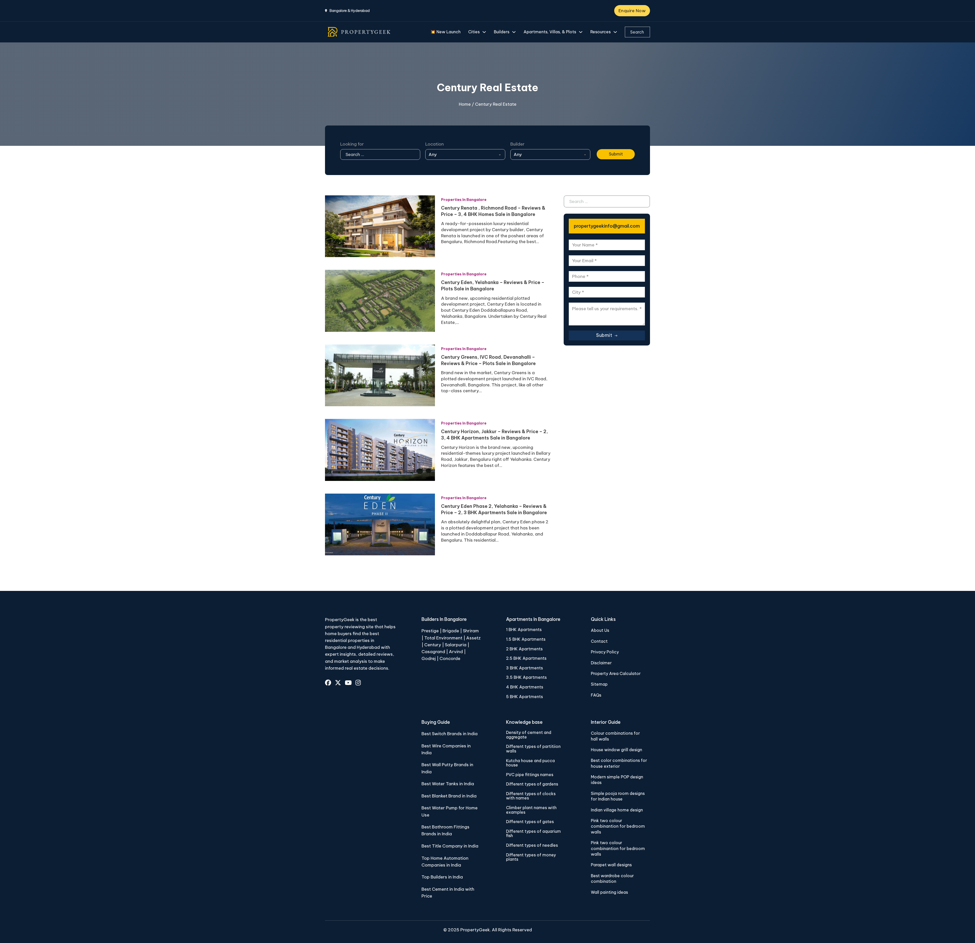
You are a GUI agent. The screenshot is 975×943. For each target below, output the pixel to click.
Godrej (428, 658)
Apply (603, 144)
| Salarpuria (454, 645)
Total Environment (443, 638)
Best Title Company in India (449, 846)
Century (433, 645)
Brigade (451, 631)
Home (465, 104)
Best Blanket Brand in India (449, 796)
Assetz (473, 638)
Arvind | (457, 651)
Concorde (450, 658)
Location (434, 144)
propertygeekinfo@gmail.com (607, 226)
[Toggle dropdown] (484, 32)
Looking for (352, 144)
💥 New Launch (445, 31)
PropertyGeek (475, 930)
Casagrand (433, 651)
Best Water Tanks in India (447, 784)
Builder (517, 144)
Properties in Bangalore (463, 199)
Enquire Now (632, 10)
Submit (616, 153)
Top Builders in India (442, 877)
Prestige (430, 631)
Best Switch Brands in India (449, 733)
